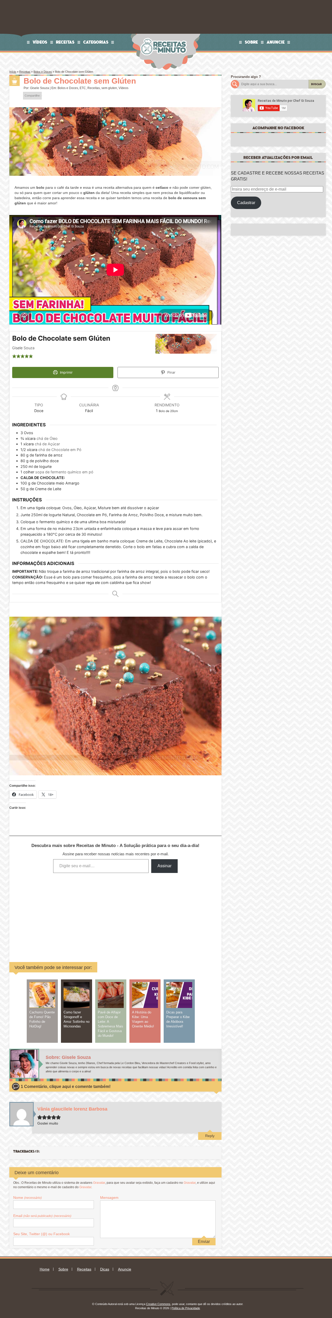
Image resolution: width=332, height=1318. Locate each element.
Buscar (316, 84)
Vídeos (40, 42)
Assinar (164, 866)
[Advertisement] (76, 913)
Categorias (96, 42)
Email (42, 1216)
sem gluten (109, 88)
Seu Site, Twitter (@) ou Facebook (41, 1234)
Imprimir (66, 372)
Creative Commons (158, 1304)
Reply (210, 1136)
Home (45, 1269)
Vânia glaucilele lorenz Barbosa (72, 1109)
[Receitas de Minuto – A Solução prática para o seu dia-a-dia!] (164, 35)
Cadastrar (246, 202)
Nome (27, 1197)
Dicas (104, 1269)
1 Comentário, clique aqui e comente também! (65, 1086)
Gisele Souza (39, 88)
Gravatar (99, 1183)
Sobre (251, 42)
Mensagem (109, 1197)
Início (12, 71)
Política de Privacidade (185, 1308)
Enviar (204, 1241)
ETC (83, 88)
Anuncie (276, 42)
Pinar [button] (170, 372)
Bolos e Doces (42, 71)
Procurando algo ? (246, 77)
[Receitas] (14, 81)
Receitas (65, 42)
